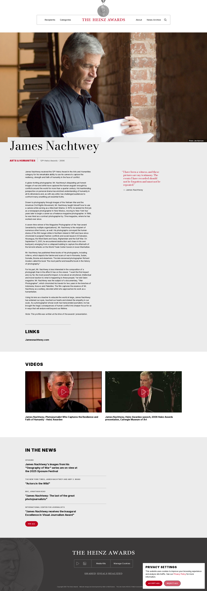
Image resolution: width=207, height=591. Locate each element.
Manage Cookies (122, 563)
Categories (65, 20)
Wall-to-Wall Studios (109, 587)
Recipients (50, 20)
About (139, 20)
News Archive (154, 20)
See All (31, 524)
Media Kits (101, 563)
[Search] (165, 20)
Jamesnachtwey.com (37, 340)
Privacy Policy (179, 574)
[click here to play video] (63, 392)
